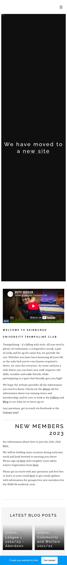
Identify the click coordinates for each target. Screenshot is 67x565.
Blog (6, 401)
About (46, 389)
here (23, 460)
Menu (61, 7)
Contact (7, 412)
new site (36, 151)
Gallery (55, 397)
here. (6, 445)
